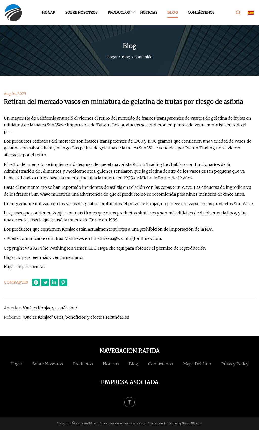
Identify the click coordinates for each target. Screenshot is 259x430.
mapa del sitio (197, 363)
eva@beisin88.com (188, 423)
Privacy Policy (234, 363)
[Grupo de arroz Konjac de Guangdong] (13, 12)
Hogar (48, 12)
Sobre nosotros (81, 12)
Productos (119, 12)
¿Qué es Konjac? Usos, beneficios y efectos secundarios (75, 317)
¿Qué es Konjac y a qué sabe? (49, 307)
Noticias (148, 12)
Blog (172, 12)
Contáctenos (201, 12)
